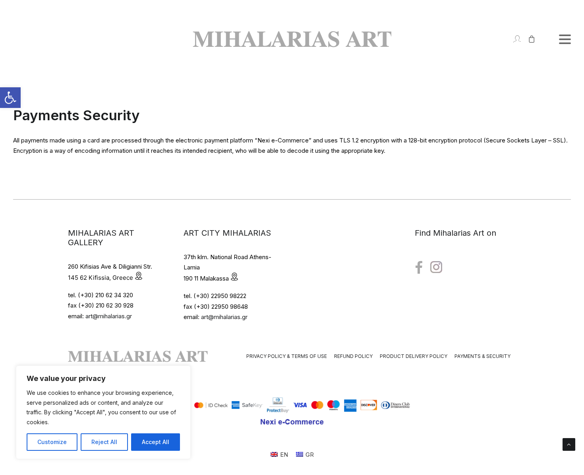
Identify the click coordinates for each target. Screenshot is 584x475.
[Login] (513, 39)
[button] (10, 97)
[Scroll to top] (569, 444)
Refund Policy (353, 356)
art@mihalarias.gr (108, 316)
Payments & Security (482, 356)
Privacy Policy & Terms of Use (286, 356)
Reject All (104, 441)
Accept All (155, 441)
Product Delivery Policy (413, 356)
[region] (103, 412)
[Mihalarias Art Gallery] (292, 39)
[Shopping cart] (528, 39)
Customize (52, 441)
